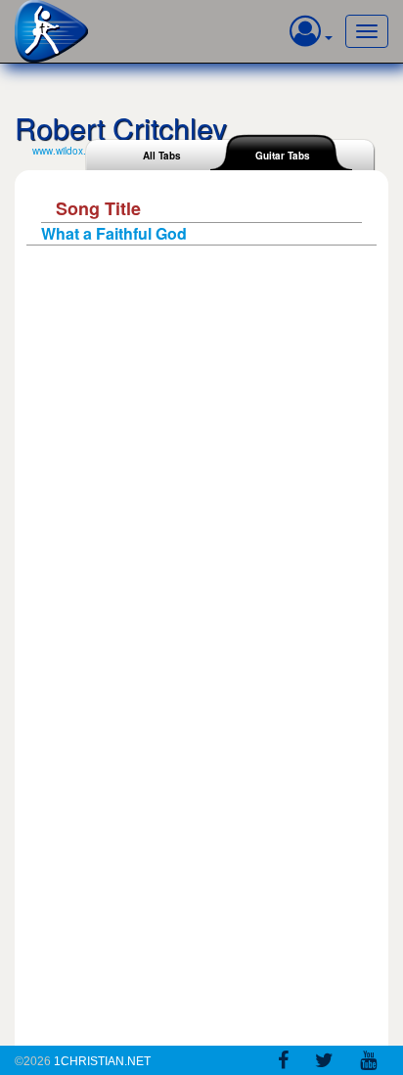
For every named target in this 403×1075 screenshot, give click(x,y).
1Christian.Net (102, 1061)
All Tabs (162, 155)
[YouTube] (368, 1063)
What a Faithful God (114, 233)
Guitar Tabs (282, 155)
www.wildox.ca (64, 150)
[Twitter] (324, 1063)
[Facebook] (283, 1063)
